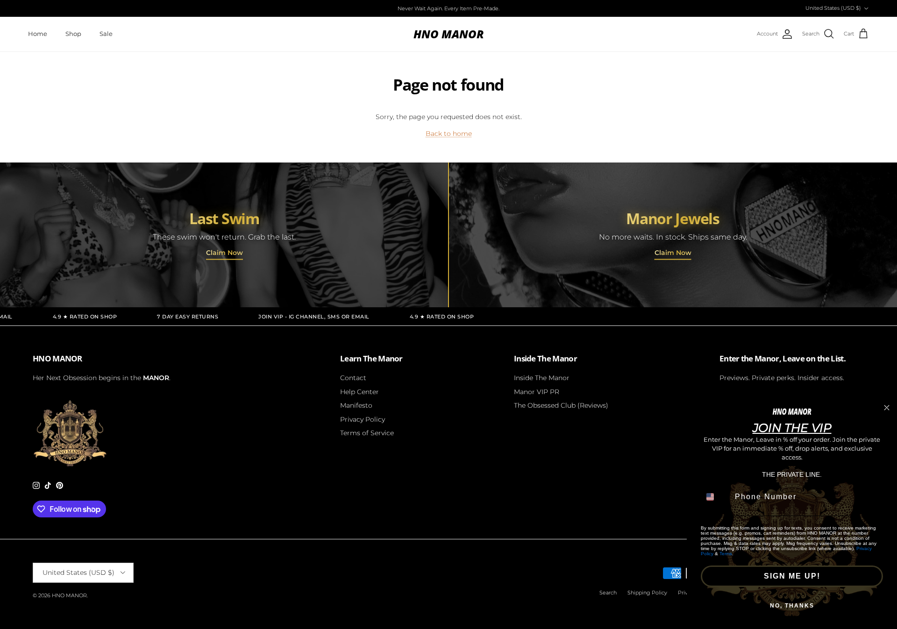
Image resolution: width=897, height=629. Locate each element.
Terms (725, 553)
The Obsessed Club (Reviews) (561, 405)
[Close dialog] (886, 407)
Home (37, 33)
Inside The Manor (542, 378)
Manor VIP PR (536, 392)
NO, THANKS (792, 605)
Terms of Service (367, 433)
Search (608, 592)
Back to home (449, 133)
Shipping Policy (647, 592)
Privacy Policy (362, 419)
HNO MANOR (69, 595)
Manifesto (356, 405)
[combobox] (715, 497)
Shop (73, 33)
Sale (106, 33)
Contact (353, 378)
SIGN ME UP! (792, 576)
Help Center (359, 392)
